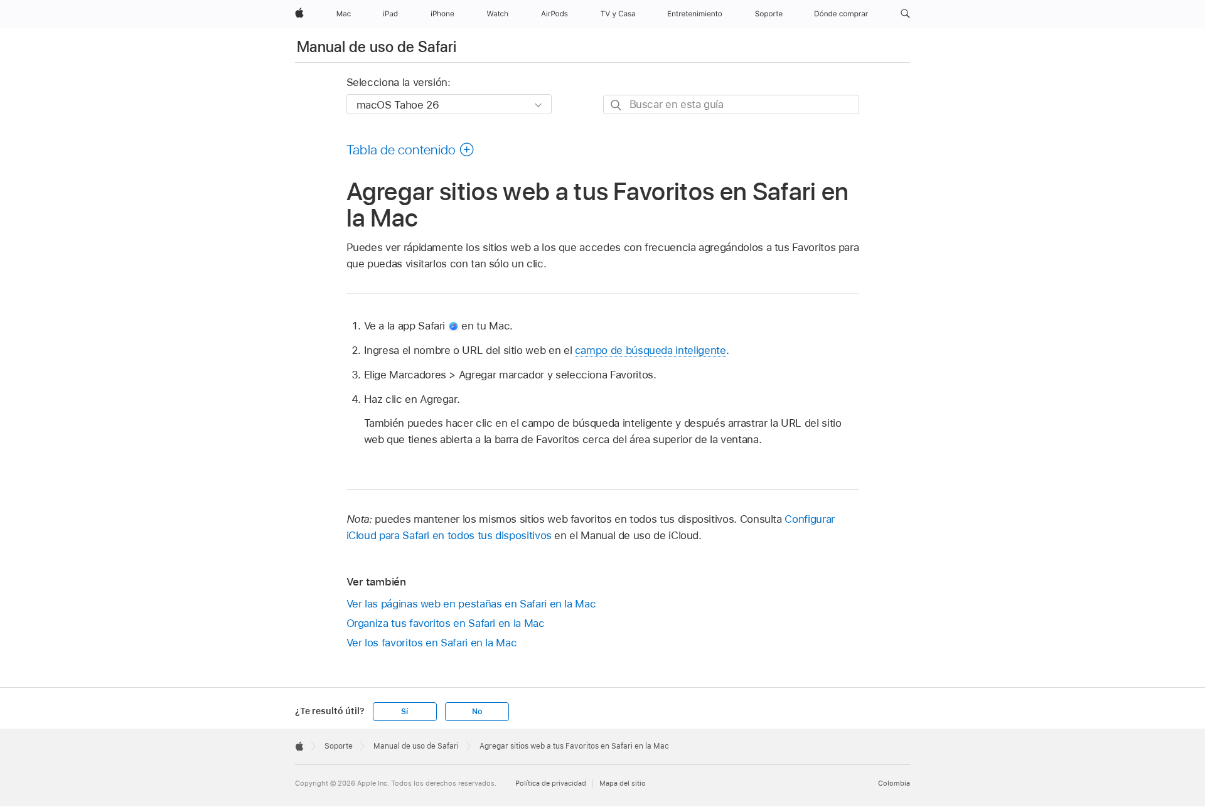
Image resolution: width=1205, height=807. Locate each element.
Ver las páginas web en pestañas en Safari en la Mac (471, 603)
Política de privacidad (550, 783)
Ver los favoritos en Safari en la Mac (431, 642)
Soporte (338, 746)
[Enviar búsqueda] (616, 105)
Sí (404, 711)
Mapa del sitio (622, 783)
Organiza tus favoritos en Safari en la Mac (445, 623)
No (477, 711)
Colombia (894, 783)
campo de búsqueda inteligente (650, 350)
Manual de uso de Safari (376, 47)
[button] (905, 14)
